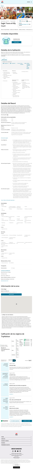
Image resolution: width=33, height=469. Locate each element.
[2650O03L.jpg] (29, 10)
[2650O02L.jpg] (21, 10)
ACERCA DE (3, 438)
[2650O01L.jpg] (8, 13)
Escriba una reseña (27, 420)
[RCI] (2, 2)
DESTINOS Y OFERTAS (5, 440)
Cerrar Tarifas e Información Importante (7, 200)
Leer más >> (11, 394)
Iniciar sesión (16, 42)
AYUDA (2, 436)
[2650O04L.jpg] (21, 16)
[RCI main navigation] (31, 2)
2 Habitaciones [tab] (4, 59)
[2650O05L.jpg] (29, 16)
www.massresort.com (4, 280)
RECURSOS (3, 442)
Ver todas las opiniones (15, 420)
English (30, 360)
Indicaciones (11, 294)
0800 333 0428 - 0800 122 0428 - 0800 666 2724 (16, 454)
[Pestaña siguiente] (32, 29)
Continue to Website (16, 467)
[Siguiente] (31, 21)
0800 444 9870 (16, 456)
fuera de (14, 360)
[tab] (5, 29)
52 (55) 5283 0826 (16, 458)
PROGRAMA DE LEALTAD (5, 444)
